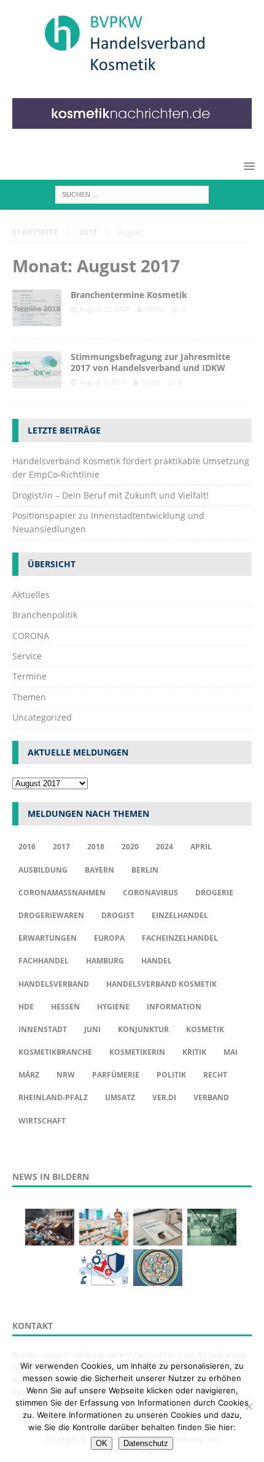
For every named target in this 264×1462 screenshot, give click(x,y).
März (28, 1075)
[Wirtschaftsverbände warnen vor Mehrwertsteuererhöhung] (103, 1267)
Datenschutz (145, 1443)
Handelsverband (53, 984)
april (201, 846)
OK (101, 1443)
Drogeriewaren (51, 915)
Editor (154, 308)
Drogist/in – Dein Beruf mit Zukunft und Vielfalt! (110, 495)
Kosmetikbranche (55, 1052)
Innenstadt (42, 1029)
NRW (65, 1075)
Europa (109, 938)
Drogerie (214, 892)
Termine (29, 676)
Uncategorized (42, 717)
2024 (164, 846)
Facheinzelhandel (180, 938)
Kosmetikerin (137, 1052)
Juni (92, 1029)
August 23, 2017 (104, 308)
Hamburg (105, 960)
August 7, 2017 (102, 381)
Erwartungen (47, 938)
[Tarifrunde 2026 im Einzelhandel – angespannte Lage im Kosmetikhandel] (211, 1227)
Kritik (194, 1052)
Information (174, 1006)
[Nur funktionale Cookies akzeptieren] (249, 1406)
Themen (29, 697)
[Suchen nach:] (132, 194)
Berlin (144, 870)
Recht (215, 1075)
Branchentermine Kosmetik (129, 294)
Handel (156, 960)
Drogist (117, 915)
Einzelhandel (180, 915)
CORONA (30, 635)
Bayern (99, 870)
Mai (230, 1052)
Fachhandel (43, 960)
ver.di (164, 1097)
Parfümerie (115, 1075)
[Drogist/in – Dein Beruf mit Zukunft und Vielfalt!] (103, 1227)
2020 (130, 846)
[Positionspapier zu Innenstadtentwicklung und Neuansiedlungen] (157, 1227)
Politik (171, 1075)
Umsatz (120, 1097)
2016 (27, 846)
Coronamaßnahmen (62, 892)
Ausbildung (43, 870)
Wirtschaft (42, 1121)
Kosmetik (205, 1029)
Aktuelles (31, 594)
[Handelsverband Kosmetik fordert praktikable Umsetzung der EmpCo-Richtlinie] (49, 1227)
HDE (26, 1006)
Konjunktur (143, 1029)
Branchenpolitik (44, 615)
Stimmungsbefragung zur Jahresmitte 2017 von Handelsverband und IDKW (150, 362)
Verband (211, 1097)
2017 (61, 846)
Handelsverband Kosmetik (161, 984)
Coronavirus (150, 892)
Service (27, 656)
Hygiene (113, 1006)
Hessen (65, 1006)
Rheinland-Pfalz (53, 1097)
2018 (95, 846)
